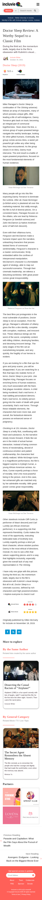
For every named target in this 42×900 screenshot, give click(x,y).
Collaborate (30, 880)
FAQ (12, 883)
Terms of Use (16, 894)
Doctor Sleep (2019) (14, 65)
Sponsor (21, 883)
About (12, 880)
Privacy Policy (26, 894)
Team (21, 880)
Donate (30, 883)
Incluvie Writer (15, 57)
